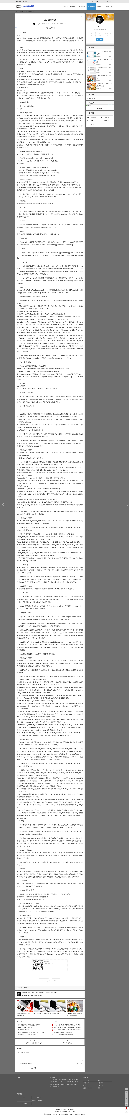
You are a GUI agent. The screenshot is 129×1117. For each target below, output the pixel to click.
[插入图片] (81, 1063)
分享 (56, 980)
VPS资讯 (106, 117)
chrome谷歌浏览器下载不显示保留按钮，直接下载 (67, 1030)
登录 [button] (26, 1)
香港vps (24, 1103)
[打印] (65, 24)
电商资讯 (73, 6)
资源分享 (100, 6)
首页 (17, 11)
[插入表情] (78, 1063)
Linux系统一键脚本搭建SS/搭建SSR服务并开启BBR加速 (69, 1027)
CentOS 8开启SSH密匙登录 (41, 1013)
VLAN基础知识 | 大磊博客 (35, 995)
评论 (57, 24)
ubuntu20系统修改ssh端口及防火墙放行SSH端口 (31, 1032)
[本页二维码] (126, 1111)
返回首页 (65, 6)
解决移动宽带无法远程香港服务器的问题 (29, 1025)
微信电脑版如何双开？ (56, 1013)
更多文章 (99, 39)
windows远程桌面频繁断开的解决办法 (64, 1034)
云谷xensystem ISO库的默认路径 (63, 1032)
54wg (37, 24)
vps (24, 1097)
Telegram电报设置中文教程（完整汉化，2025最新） (68, 1025)
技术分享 (22, 11)
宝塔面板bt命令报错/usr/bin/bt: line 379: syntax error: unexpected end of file (39, 1034)
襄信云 (39, 1097)
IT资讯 (107, 6)
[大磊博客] (25, 8)
